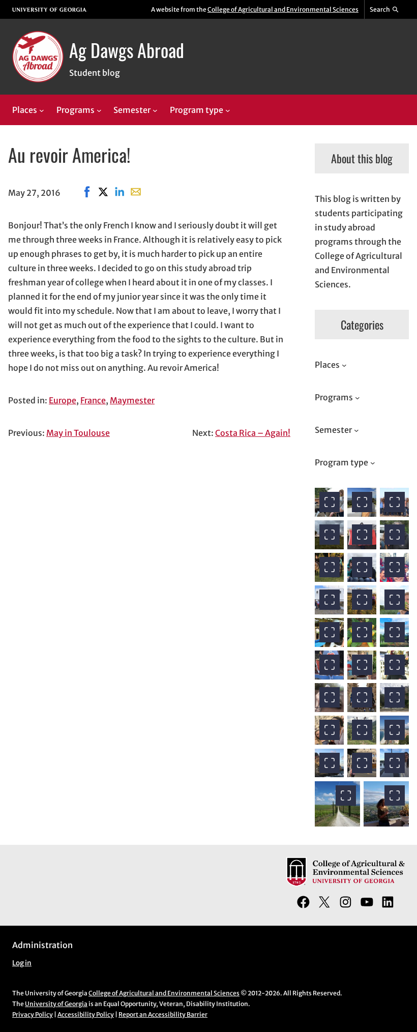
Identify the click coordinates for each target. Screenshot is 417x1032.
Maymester (132, 400)
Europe (62, 400)
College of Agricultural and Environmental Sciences (283, 9)
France (93, 400)
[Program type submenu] (227, 110)
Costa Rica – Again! (252, 433)
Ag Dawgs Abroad (126, 49)
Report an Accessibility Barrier (162, 1014)
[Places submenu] (41, 110)
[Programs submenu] (99, 110)
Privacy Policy (32, 1014)
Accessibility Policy (85, 1014)
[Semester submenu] (155, 110)
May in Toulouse (78, 433)
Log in (22, 963)
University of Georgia (56, 1004)
